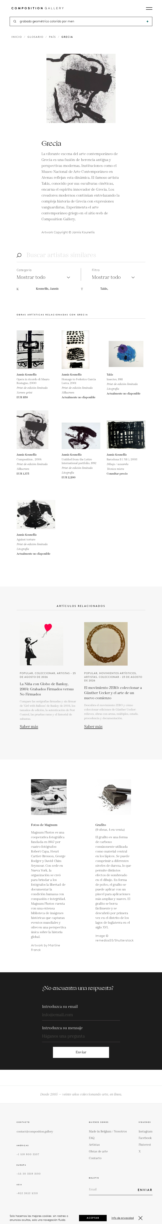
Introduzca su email (60, 1006)
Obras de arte (98, 1151)
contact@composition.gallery (35, 1132)
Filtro (96, 270)
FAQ (91, 1138)
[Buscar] (147, 21)
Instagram (146, 1131)
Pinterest (145, 1145)
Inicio (16, 36)
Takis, (104, 289)
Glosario (35, 36)
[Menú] (149, 8)
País (52, 36)
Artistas (94, 1145)
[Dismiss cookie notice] (140, 1218)
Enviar (81, 1052)
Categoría (24, 270)
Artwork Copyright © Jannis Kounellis (68, 232)
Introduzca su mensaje (62, 1028)
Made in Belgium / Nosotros (108, 1131)
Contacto (95, 1158)
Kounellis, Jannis (47, 289)
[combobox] (81, 21)
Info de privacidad (122, 1218)
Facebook (145, 1138)
